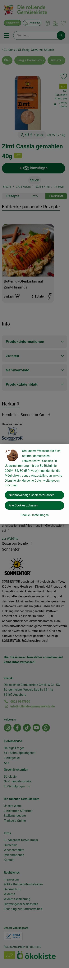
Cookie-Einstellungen (35, 515)
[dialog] (34, 484)
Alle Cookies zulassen (23, 505)
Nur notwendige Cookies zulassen (31, 495)
